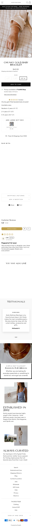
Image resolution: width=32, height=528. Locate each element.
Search (16, 467)
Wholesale (16, 484)
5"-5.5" (15, 78)
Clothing (16, 504)
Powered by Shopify (16, 525)
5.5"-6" (23, 78)
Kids (16, 510)
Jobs (16, 481)
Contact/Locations (16, 478)
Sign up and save (15, 515)
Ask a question (16, 199)
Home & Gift (16, 507)
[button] (13, 100)
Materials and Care (16, 470)
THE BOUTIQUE (16, 501)
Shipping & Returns (16, 195)
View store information (10, 94)
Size (16, 75)
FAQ (16, 490)
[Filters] (24, 228)
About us (16, 496)
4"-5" (8, 78)
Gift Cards (16, 487)
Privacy (16, 493)
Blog (16, 476)
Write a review (11, 229)
